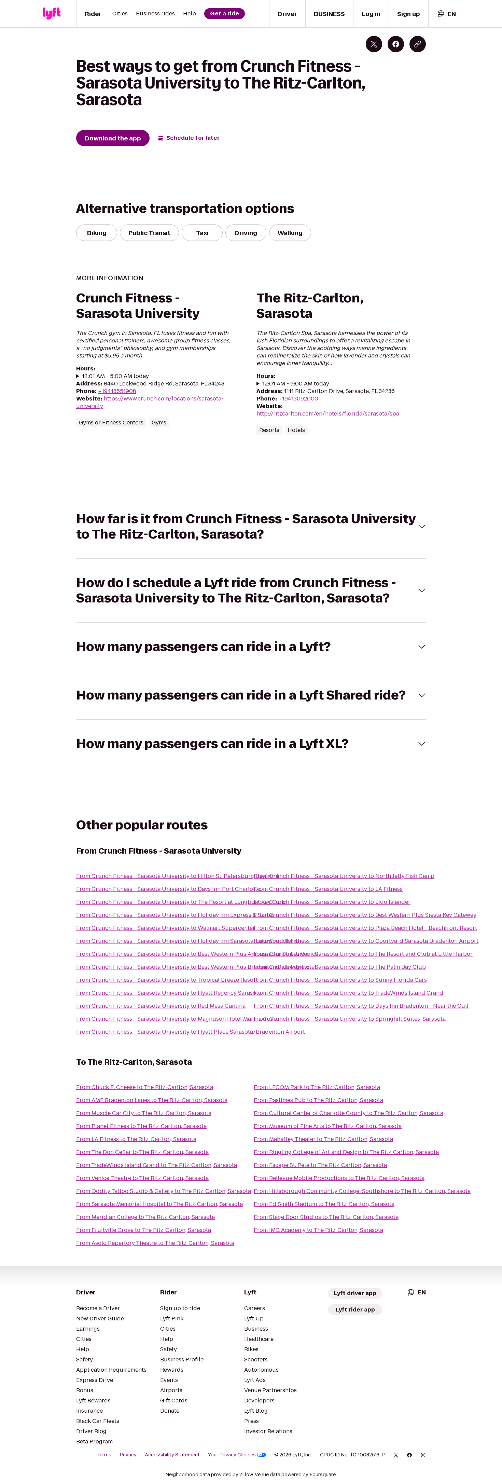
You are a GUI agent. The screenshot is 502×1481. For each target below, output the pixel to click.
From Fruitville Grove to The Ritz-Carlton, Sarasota (143, 1230)
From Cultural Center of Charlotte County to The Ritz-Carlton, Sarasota (348, 1113)
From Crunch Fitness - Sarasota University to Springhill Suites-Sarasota (350, 1019)
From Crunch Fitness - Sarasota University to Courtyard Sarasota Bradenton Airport (366, 941)
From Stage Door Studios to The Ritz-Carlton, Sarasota (326, 1217)
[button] (251, 526)
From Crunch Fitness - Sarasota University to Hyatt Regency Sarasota (168, 993)
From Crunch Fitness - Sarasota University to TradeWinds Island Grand (348, 993)
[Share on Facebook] (396, 44)
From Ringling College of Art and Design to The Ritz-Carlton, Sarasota (346, 1152)
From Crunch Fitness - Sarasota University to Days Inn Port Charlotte (168, 889)
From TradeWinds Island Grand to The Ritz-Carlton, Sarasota (156, 1165)
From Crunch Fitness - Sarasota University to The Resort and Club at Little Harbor (363, 954)
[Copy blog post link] (417, 44)
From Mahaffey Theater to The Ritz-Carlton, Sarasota (323, 1139)
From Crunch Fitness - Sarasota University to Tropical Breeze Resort (167, 980)
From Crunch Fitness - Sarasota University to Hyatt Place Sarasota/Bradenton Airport (190, 1032)
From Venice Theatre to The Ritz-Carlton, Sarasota (142, 1178)
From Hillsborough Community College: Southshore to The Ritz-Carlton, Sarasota (362, 1191)
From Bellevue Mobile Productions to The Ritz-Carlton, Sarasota (339, 1178)
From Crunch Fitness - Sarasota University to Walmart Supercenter (165, 928)
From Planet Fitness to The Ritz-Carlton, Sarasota (141, 1126)
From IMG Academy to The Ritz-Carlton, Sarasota (318, 1230)
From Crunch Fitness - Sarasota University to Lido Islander (332, 902)
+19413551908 (117, 391)
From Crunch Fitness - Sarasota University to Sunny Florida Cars (340, 980)
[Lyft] (51, 14)
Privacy (128, 1454)
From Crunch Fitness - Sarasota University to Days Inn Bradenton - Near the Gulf (361, 1006)
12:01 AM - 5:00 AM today (115, 376)
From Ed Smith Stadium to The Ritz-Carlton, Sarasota (324, 1204)
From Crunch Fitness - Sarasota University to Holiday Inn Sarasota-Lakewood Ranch (188, 941)
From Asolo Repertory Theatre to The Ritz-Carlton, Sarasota (155, 1243)
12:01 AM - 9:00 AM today (295, 384)
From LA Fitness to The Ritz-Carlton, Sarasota (136, 1139)
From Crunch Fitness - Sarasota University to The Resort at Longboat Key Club (180, 902)
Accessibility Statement (172, 1454)
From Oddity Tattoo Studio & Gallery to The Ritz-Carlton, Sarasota (163, 1191)
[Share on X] (374, 44)
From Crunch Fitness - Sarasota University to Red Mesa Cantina (161, 1006)
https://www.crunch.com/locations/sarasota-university (150, 402)
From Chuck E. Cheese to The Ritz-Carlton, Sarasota (144, 1087)
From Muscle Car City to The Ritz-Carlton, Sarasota (143, 1113)
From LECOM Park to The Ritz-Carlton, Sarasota (317, 1087)
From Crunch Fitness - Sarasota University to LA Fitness (328, 889)
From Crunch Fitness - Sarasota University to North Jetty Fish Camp (344, 876)
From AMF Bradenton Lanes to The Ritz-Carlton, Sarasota (151, 1100)
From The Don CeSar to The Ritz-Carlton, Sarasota (142, 1152)
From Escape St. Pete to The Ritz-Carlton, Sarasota (320, 1165)
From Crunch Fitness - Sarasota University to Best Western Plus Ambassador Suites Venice (197, 954)
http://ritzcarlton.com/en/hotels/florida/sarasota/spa (327, 414)
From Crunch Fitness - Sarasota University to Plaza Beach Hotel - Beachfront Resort (365, 928)
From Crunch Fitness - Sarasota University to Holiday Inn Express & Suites (175, 915)
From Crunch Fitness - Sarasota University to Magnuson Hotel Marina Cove (176, 1019)
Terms (104, 1454)
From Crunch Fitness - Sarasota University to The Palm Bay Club (340, 967)
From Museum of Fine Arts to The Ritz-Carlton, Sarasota (328, 1126)
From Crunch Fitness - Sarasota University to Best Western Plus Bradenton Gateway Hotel (196, 967)
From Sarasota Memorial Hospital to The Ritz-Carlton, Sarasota (159, 1204)
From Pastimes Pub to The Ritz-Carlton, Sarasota (318, 1100)
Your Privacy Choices (232, 1454)
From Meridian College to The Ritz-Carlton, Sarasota (145, 1217)
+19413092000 (298, 399)
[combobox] (446, 14)
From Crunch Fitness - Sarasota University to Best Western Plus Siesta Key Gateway (365, 915)
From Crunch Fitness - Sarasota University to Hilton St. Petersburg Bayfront (177, 876)
